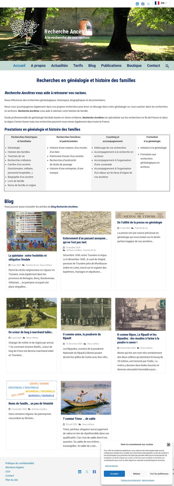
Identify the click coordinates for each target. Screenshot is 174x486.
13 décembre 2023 (74, 344)
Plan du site (11, 479)
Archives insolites (74, 250)
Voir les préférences (159, 474)
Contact (153, 65)
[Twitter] (87, 472)
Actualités (59, 65)
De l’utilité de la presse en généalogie (139, 222)
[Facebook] (143, 4)
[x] (148, 4)
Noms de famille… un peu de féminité (31, 403)
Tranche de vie (32, 265)
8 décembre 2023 (128, 348)
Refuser (136, 474)
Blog (92, 65)
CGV (7, 471)
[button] (168, 444)
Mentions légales (148, 480)
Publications (111, 65)
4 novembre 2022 (19, 409)
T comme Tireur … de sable (79, 418)
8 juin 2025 (16, 265)
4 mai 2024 (125, 228)
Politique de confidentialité (131, 480)
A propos (38, 65)
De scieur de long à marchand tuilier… (31, 332)
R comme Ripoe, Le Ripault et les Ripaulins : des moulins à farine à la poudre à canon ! (138, 338)
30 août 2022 (71, 424)
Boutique (134, 65)
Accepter (114, 474)
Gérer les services (111, 466)
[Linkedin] (137, 4)
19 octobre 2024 (73, 248)
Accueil (19, 65)
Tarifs (78, 65)
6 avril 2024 (16, 338)
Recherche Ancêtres (67, 31)
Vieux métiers (46, 265)
